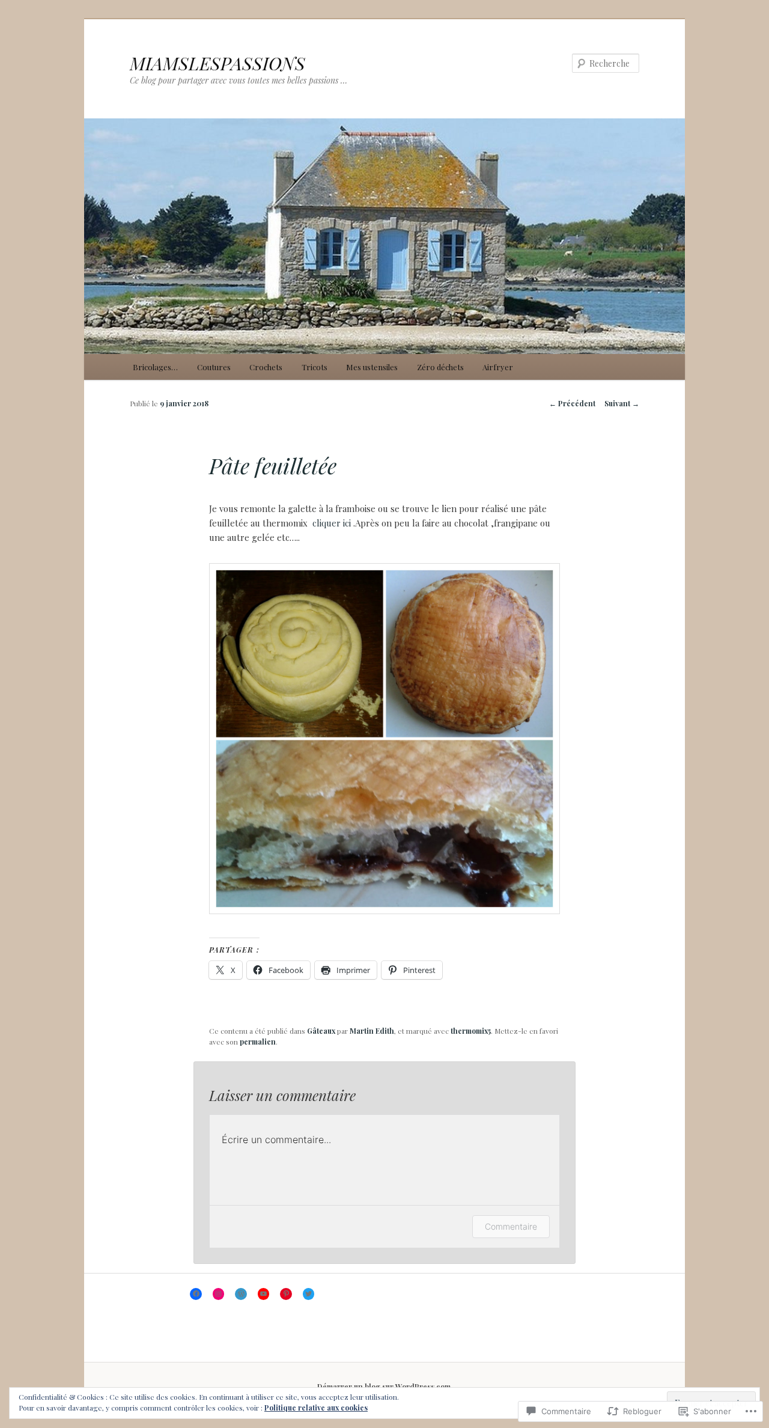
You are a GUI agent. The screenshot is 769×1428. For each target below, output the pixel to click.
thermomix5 (471, 1031)
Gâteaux (321, 1031)
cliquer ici (331, 523)
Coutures (214, 367)
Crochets (265, 367)
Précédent (572, 403)
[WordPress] (241, 1294)
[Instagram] (219, 1294)
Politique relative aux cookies (316, 1407)
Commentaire (511, 1226)
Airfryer (497, 367)
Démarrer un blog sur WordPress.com (384, 1386)
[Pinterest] (286, 1294)
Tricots (314, 367)
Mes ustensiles (372, 367)
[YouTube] (264, 1294)
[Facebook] (196, 1294)
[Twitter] (309, 1294)
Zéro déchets (440, 367)
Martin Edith (372, 1031)
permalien (258, 1041)
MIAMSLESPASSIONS (217, 63)
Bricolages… (155, 367)
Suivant (621, 403)
